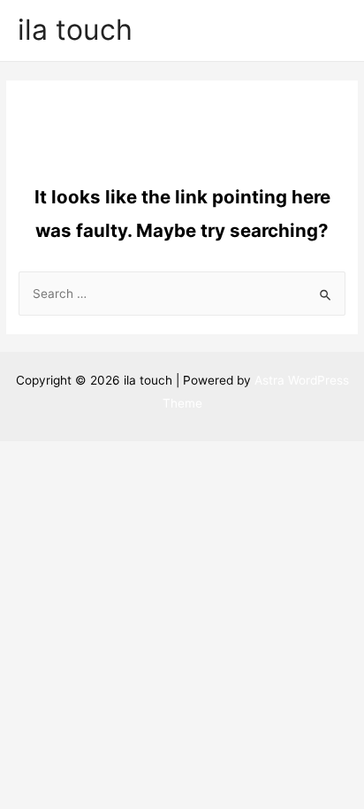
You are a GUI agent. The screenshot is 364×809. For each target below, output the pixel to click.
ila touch (75, 29)
